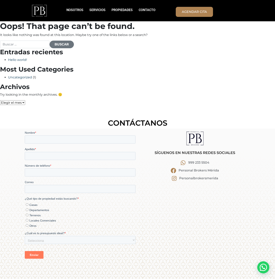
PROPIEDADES (122, 10)
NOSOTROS (74, 10)
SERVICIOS (97, 10)
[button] (263, 267)
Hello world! (17, 60)
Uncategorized (20, 77)
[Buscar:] (25, 44)
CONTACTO (147, 10)
